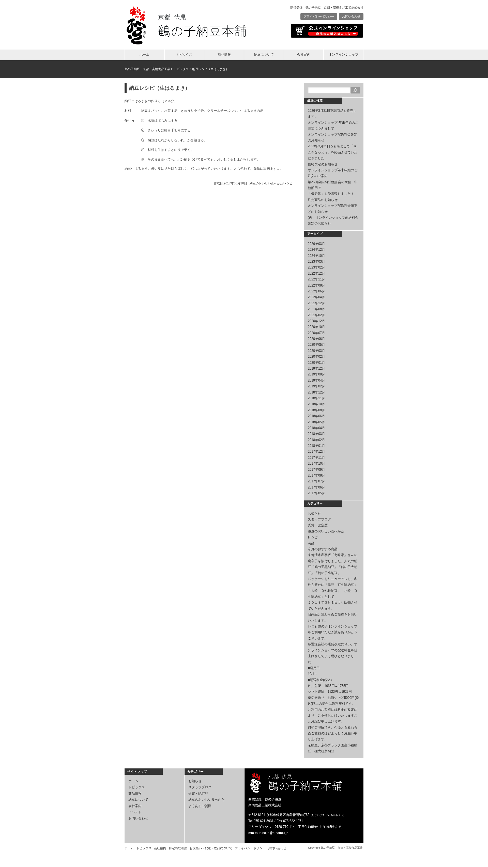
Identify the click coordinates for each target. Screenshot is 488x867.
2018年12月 (316, 392)
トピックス (184, 54)
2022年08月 (316, 285)
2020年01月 (316, 363)
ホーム (144, 54)
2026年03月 (316, 244)
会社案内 (303, 54)
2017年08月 (316, 475)
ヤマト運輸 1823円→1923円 (330, 691)
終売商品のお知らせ (323, 200)
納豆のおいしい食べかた (266, 183)
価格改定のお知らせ (323, 164)
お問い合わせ (351, 16)
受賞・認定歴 (318, 525)
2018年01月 (316, 446)
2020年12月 (316, 321)
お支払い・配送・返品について (211, 848)
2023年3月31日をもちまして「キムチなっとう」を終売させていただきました (332, 152)
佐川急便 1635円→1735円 (328, 686)
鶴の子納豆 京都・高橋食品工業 (147, 69)
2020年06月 (316, 339)
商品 (311, 543)
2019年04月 (316, 380)
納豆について (264, 54)
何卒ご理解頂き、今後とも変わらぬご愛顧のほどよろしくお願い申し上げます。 (332, 733)
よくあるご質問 (199, 806)
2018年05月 (316, 422)
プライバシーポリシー (318, 16)
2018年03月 (316, 434)
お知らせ (314, 513)
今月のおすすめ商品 (323, 549)
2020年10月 (316, 327)
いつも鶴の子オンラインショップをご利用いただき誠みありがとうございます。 (332, 632)
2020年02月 (316, 356)
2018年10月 (316, 404)
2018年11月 (316, 398)
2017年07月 (316, 481)
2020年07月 (316, 333)
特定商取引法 (178, 848)
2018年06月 (316, 416)
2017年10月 (316, 463)
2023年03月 (316, 261)
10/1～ (312, 674)
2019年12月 (316, 368)
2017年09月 (316, 469)
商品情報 (224, 54)
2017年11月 (316, 458)
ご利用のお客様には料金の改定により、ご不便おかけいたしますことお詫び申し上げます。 (332, 715)
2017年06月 (316, 487)
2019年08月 (316, 374)
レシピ (287, 183)
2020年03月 (316, 351)
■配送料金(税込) (320, 680)
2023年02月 (316, 267)
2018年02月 (316, 440)
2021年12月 (316, 303)
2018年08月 (316, 410)
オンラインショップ (343, 54)
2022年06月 (316, 291)
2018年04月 (316, 428)
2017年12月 (316, 451)
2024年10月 (316, 256)
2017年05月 (316, 493)
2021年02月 (316, 315)
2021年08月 (316, 309)
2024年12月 (316, 249)
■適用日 (314, 668)
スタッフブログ (319, 519)
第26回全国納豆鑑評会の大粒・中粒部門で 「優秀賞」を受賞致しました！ (334, 188)
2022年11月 (316, 279)
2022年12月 (316, 273)
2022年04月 (316, 297)
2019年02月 (316, 386)
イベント (135, 812)
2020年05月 (316, 344)
